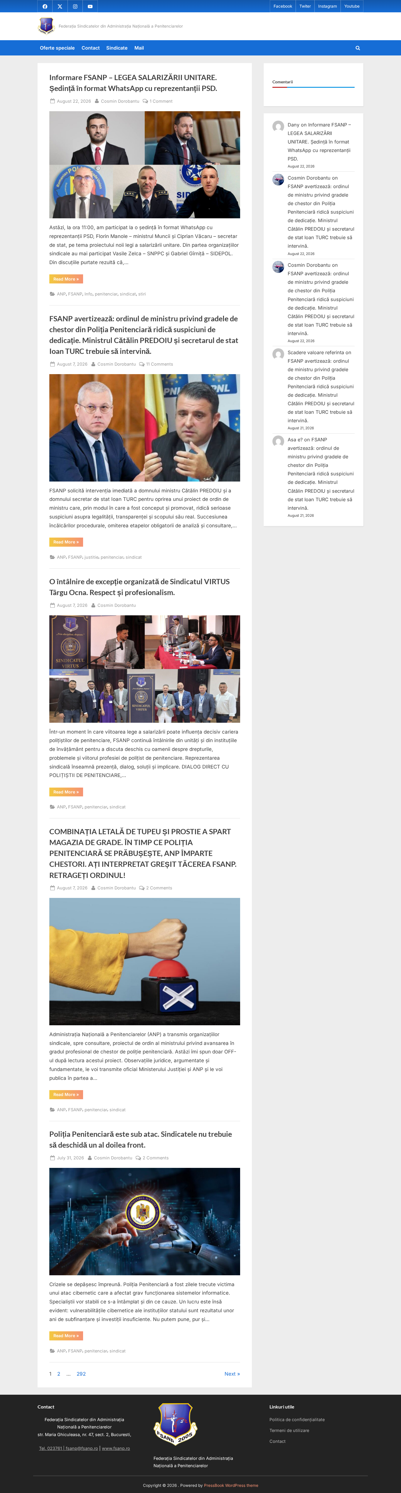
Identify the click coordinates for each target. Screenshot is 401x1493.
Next (230, 1374)
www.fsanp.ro (116, 1448)
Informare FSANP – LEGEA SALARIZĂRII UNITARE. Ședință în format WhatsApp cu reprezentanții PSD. (319, 142)
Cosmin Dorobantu (120, 101)
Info (88, 293)
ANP (61, 293)
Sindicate (117, 48)
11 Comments (159, 364)
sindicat (128, 293)
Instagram (327, 6)
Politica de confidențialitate (297, 1419)
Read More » (68, 279)
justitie (91, 557)
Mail (139, 48)
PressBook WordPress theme (231, 1485)
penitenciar (106, 293)
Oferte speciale (57, 48)
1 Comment (161, 101)
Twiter (305, 6)
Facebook (283, 6)
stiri (142, 293)
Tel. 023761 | (52, 1448)
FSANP (75, 293)
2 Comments (159, 888)
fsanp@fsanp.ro (82, 1448)
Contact (91, 48)
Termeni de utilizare (289, 1430)
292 (81, 1374)
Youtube (352, 6)
